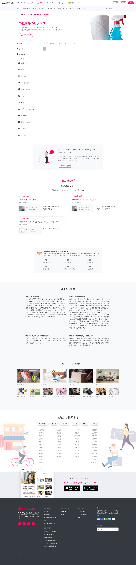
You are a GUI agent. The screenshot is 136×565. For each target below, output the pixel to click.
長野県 (59, 442)
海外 (94, 459)
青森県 (41, 433)
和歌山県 (77, 436)
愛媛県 (94, 430)
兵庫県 (77, 430)
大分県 (94, 447)
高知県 (94, 433)
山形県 (41, 445)
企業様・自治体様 (50, 531)
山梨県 (59, 439)
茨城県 (41, 450)
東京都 (54, 424)
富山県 (59, 430)
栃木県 (41, 453)
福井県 (59, 436)
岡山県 (77, 445)
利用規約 (47, 514)
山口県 (77, 450)
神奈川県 (65, 424)
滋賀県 (59, 456)
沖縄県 (94, 456)
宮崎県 (94, 450)
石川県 (59, 433)
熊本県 (94, 445)
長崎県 (94, 442)
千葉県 (41, 459)
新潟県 (41, 462)
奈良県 (77, 433)
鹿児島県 (95, 453)
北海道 (41, 430)
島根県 (77, 442)
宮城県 (41, 439)
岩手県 (41, 436)
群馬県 (41, 456)
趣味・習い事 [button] (62, 8)
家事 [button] (34, 8)
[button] (115, 2)
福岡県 (94, 436)
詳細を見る (92, 255)
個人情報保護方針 (50, 523)
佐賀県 (94, 439)
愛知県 (59, 450)
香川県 (77, 456)
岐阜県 (59, 445)
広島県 (77, 447)
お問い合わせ (82, 517)
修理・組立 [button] (26, 8)
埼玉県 (75, 424)
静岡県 (59, 447)
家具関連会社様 (49, 534)
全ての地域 (42, 424)
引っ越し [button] (42, 8)
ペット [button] (72, 8)
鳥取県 (77, 439)
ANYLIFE (64, 511)
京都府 (95, 424)
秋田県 (41, 442)
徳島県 (77, 453)
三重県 (59, 453)
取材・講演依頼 (49, 537)
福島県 (41, 447)
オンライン (94, 462)
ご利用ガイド (82, 511)
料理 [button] (78, 8)
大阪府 (85, 424)
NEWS (63, 514)
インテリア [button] (51, 8)
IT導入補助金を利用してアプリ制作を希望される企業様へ (50, 543)
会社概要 (47, 511)
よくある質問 (82, 514)
